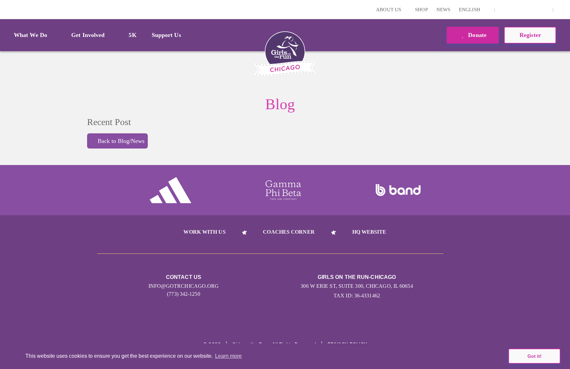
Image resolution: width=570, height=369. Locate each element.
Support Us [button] (166, 35)
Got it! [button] (534, 356)
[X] (524, 10)
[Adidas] (170, 190)
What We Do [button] (30, 35)
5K (132, 35)
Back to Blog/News (121, 141)
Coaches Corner (288, 232)
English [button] (470, 9)
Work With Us (204, 232)
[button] (562, 10)
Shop (421, 9)
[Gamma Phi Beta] (283, 190)
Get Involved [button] (88, 35)
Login (6, 9)
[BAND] (398, 190)
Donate (476, 35)
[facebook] (544, 10)
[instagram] (503, 10)
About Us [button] (389, 9)
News (443, 9)
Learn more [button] (228, 356)
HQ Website (369, 232)
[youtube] (534, 10)
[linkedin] (514, 10)
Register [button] (530, 35)
